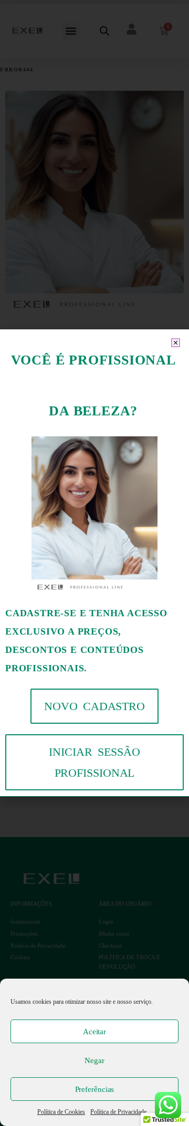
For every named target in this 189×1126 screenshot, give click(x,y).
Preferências (94, 1089)
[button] (175, 343)
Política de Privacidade (118, 1112)
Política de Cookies (61, 1112)
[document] (94, 563)
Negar (94, 1060)
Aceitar (94, 1031)
